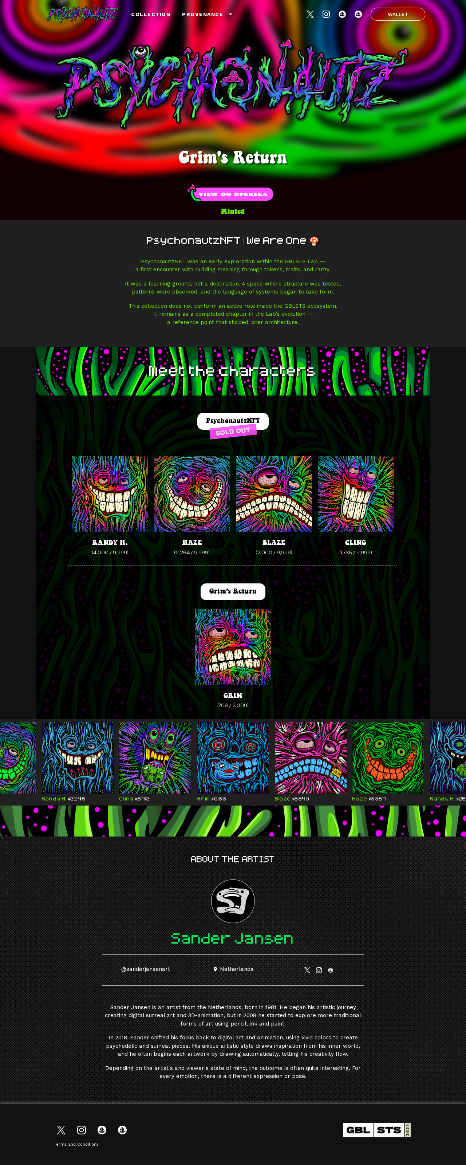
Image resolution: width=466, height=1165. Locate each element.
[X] (310, 14)
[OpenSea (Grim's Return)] (358, 14)
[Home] (83, 14)
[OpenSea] (342, 14)
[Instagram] (326, 14)
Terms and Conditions (76, 1144)
